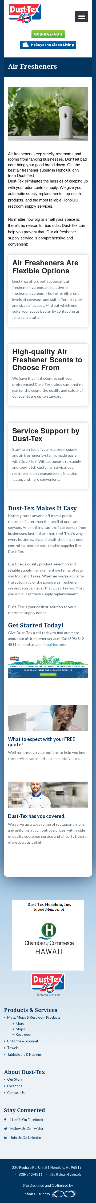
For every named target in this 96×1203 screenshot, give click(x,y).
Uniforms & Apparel (22, 1041)
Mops (20, 1029)
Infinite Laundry (36, 1194)
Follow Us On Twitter (26, 1128)
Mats (20, 1024)
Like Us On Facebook (26, 1119)
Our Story (15, 1079)
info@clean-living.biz (65, 1174)
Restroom (23, 1034)
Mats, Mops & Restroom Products (33, 1017)
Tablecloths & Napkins (24, 1054)
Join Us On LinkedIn (25, 1137)
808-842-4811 (48, 34)
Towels (12, 1048)
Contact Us (16, 1093)
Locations (14, 1086)
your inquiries (47, 644)
